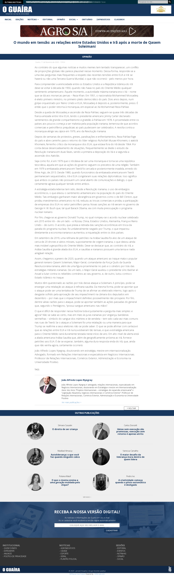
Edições (20, 19)
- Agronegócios (67, 548)
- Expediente (9, 551)
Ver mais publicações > (71, 402)
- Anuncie (7, 553)
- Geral (62, 556)
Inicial (8, 19)
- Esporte (64, 553)
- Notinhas (121, 553)
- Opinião (120, 556)
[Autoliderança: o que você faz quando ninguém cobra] (35, 456)
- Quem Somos (10, 548)
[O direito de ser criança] (35, 431)
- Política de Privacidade (14, 556)
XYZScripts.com (99, 574)
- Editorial (121, 548)
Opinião (61, 19)
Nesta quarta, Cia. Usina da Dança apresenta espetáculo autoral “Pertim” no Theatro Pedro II (59, 2)
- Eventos (120, 551)
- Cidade (63, 551)
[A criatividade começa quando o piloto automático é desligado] (101, 482)
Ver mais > (87, 497)
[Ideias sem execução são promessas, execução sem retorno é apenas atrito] (101, 431)
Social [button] (72, 19)
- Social (119, 559)
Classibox (119, 19)
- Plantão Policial (68, 559)
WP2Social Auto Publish (77, 574)
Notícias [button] (32, 19)
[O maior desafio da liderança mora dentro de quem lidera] (101, 456)
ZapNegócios (103, 19)
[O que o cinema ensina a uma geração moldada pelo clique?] (35, 482)
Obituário (87, 19)
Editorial (48, 19)
